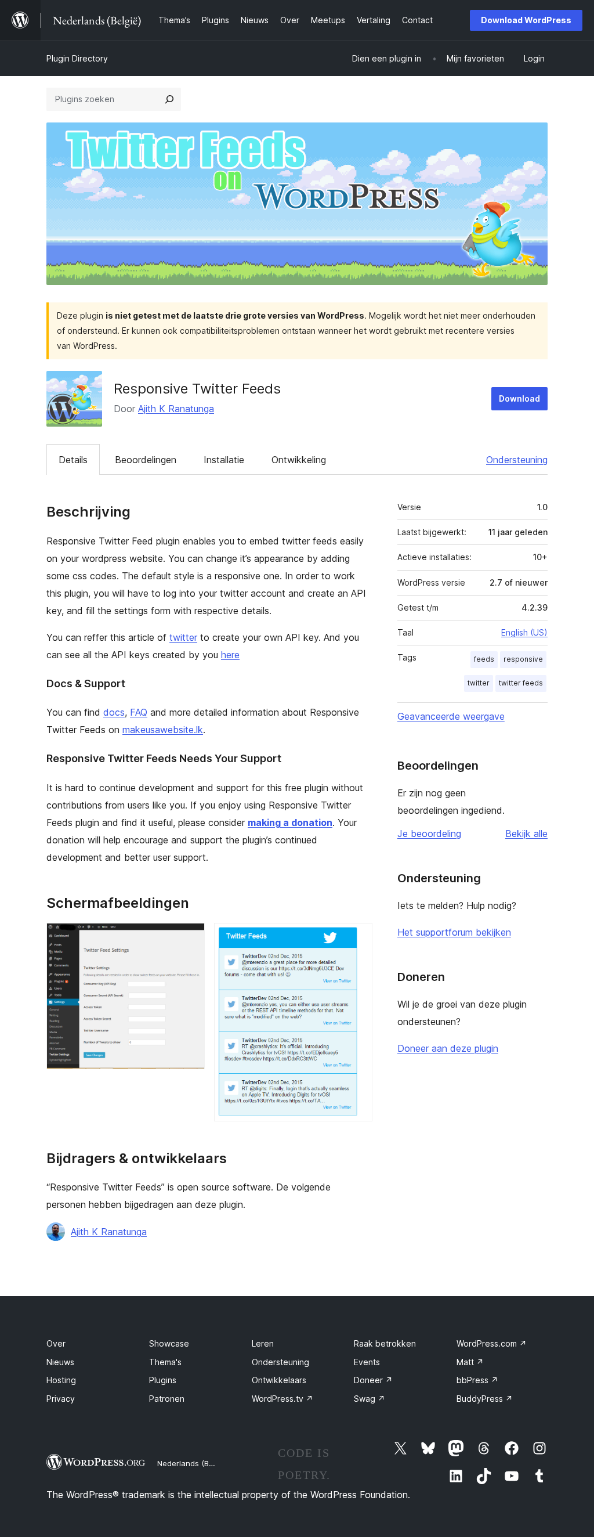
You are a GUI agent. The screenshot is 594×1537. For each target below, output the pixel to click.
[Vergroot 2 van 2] (357, 938)
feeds (484, 659)
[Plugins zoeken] (169, 99)
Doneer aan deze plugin (447, 1048)
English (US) (524, 632)
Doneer (373, 1380)
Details (73, 460)
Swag (369, 1398)
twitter (183, 637)
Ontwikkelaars (279, 1380)
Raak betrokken (385, 1343)
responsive (523, 659)
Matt (470, 1362)
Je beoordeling (429, 833)
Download (519, 398)
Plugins (162, 1380)
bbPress (477, 1380)
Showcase (169, 1343)
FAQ (138, 712)
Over (56, 1343)
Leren (263, 1343)
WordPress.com (492, 1343)
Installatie (224, 460)
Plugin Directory (77, 58)
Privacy (60, 1398)
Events (367, 1362)
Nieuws (60, 1362)
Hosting (61, 1380)
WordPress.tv (282, 1398)
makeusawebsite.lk (162, 729)
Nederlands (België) (193, 1463)
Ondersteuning (517, 460)
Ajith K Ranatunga (176, 408)
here (230, 655)
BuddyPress (485, 1398)
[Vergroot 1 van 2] (189, 938)
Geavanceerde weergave (451, 716)
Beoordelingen (145, 460)
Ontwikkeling (298, 460)
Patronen (166, 1398)
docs (114, 712)
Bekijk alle (526, 833)
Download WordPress (526, 20)
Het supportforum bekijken (454, 932)
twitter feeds (521, 683)
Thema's (165, 1362)
